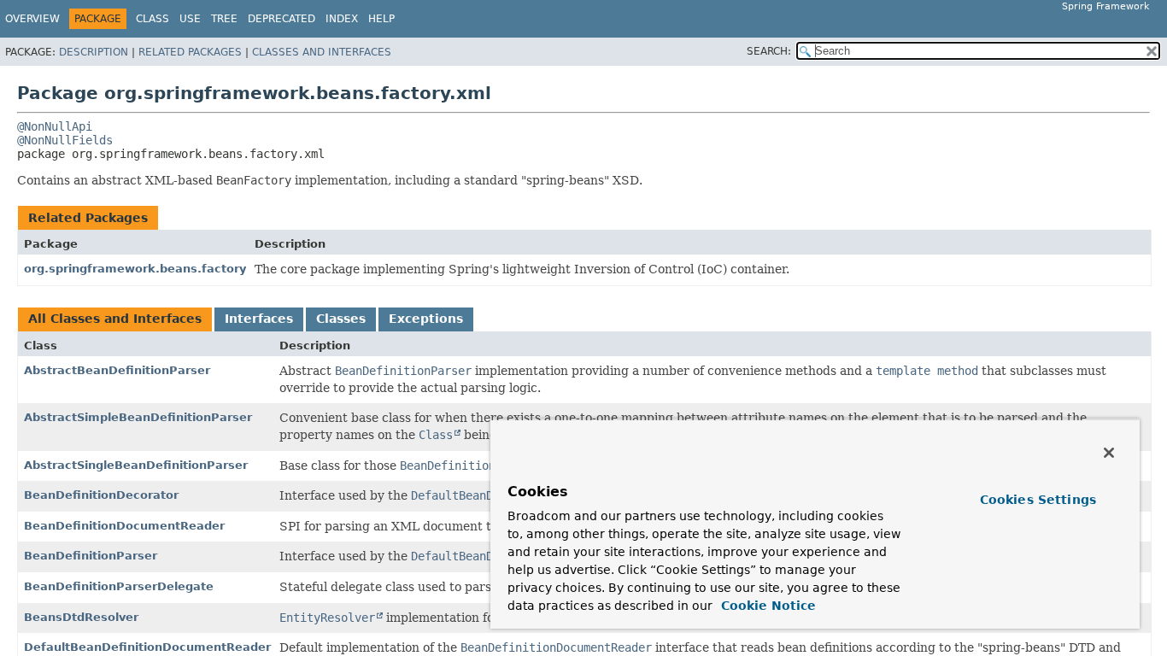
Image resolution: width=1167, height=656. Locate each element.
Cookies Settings (1038, 500)
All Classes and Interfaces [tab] (115, 318)
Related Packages (190, 52)
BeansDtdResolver (81, 617)
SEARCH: (769, 51)
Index (341, 19)
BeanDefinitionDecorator (101, 495)
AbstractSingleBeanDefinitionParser (136, 465)
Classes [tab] (341, 318)
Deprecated (281, 19)
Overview (32, 19)
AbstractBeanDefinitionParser (117, 370)
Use (190, 19)
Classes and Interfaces (321, 52)
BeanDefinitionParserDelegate (119, 586)
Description (93, 52)
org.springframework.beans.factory (135, 268)
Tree (224, 19)
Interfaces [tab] (259, 318)
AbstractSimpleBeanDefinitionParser (138, 417)
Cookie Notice (766, 605)
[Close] (1109, 453)
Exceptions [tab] (426, 318)
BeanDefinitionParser (90, 555)
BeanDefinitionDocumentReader (124, 525)
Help (381, 19)
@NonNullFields (65, 140)
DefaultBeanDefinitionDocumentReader (147, 647)
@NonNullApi (54, 126)
